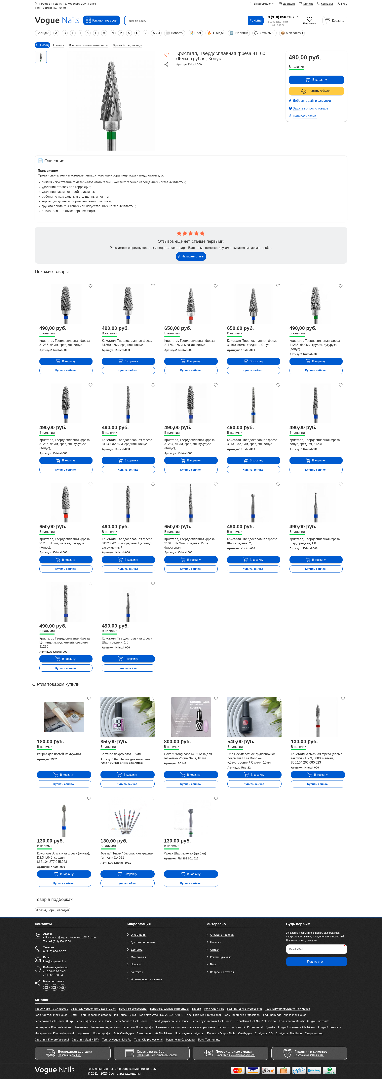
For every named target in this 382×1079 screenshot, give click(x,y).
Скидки (215, 33)
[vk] (54, 987)
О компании (138, 934)
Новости (174, 33)
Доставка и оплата (143, 942)
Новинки (239, 33)
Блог (195, 33)
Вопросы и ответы (222, 972)
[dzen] (46, 987)
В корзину (319, 79)
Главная (58, 45)
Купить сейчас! (319, 91)
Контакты (137, 972)
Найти (257, 20)
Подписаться (316, 961)
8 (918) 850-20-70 (282, 17)
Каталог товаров (104, 20)
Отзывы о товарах (222, 934)
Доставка (136, 949)
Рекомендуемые (220, 957)
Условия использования (146, 979)
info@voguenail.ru (54, 961)
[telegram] (62, 987)
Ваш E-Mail (296, 949)
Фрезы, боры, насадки (52, 910)
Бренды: (43, 33)
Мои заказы (292, 33)
